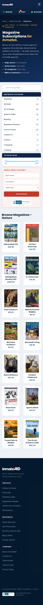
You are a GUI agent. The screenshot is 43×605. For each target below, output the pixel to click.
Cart (22, 12)
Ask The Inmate (8, 526)
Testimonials (7, 560)
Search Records (21, 194)
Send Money (7, 510)
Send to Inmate (15, 21)
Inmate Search (8, 540)
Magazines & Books (10, 501)
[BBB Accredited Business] (8, 594)
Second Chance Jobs (11, 531)
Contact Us (7, 556)
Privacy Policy (8, 569)
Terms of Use (7, 565)
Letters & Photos (9, 488)
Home (4, 21)
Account (38, 12)
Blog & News (7, 535)
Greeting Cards (8, 497)
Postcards (6, 492)
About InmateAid (9, 552)
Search (9, 12)
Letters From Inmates (11, 506)
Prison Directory (8, 522)
